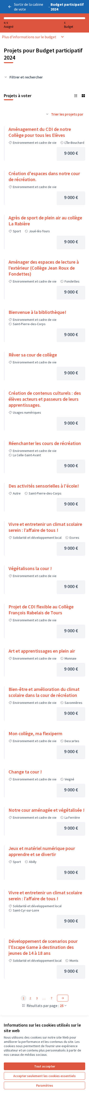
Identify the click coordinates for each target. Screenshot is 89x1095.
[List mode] (76, 96)
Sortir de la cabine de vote (28, 6)
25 (62, 1005)
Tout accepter (44, 1066)
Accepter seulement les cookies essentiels (44, 1076)
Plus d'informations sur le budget (29, 36)
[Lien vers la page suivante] (62, 998)
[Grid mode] (83, 96)
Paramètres (44, 1085)
